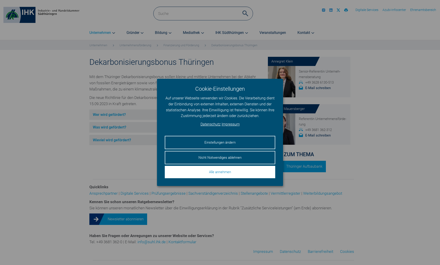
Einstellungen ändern (220, 143)
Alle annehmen (220, 172)
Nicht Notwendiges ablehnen (220, 158)
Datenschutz (211, 124)
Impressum (231, 124)
